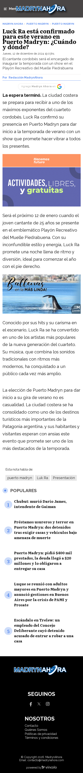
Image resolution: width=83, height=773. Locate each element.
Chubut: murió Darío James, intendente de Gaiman (40, 504)
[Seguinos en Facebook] (30, 703)
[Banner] (42, 166)
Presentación (64, 478)
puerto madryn (19, 478)
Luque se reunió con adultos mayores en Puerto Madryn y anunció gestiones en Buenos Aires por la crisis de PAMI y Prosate (41, 594)
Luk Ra (42, 478)
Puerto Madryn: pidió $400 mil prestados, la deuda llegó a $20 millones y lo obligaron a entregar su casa (43, 560)
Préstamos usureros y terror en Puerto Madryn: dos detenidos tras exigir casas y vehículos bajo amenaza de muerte (45, 529)
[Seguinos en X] (39, 703)
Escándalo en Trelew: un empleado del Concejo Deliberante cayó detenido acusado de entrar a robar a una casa (44, 630)
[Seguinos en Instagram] (47, 703)
